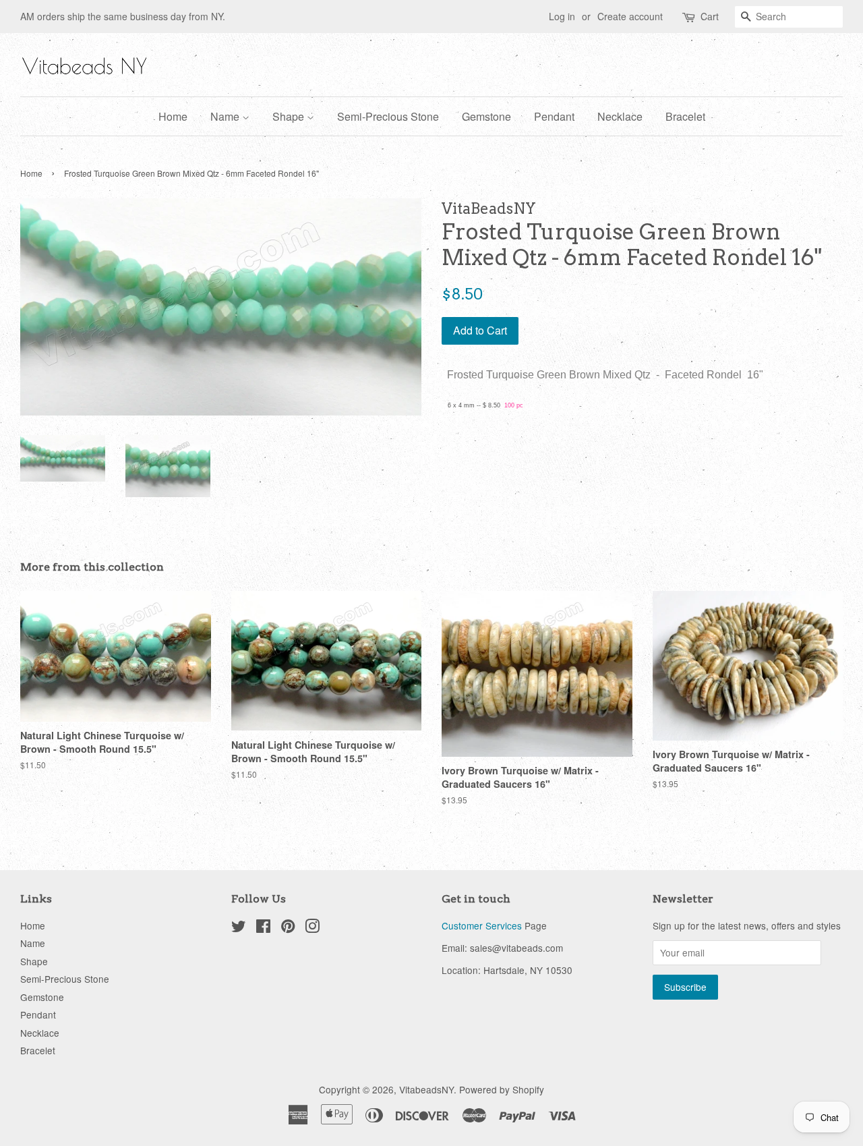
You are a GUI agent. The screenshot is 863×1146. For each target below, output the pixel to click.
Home (172, 116)
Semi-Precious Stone (388, 116)
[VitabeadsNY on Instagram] (312, 928)
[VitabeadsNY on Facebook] (263, 928)
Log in (562, 16)
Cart (710, 16)
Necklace (620, 116)
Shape (289, 116)
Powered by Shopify (501, 1089)
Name (226, 116)
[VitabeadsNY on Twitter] (238, 928)
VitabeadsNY (426, 1089)
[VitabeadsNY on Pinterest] (287, 928)
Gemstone (486, 116)
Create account (630, 16)
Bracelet (685, 116)
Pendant (554, 116)
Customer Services (482, 925)
